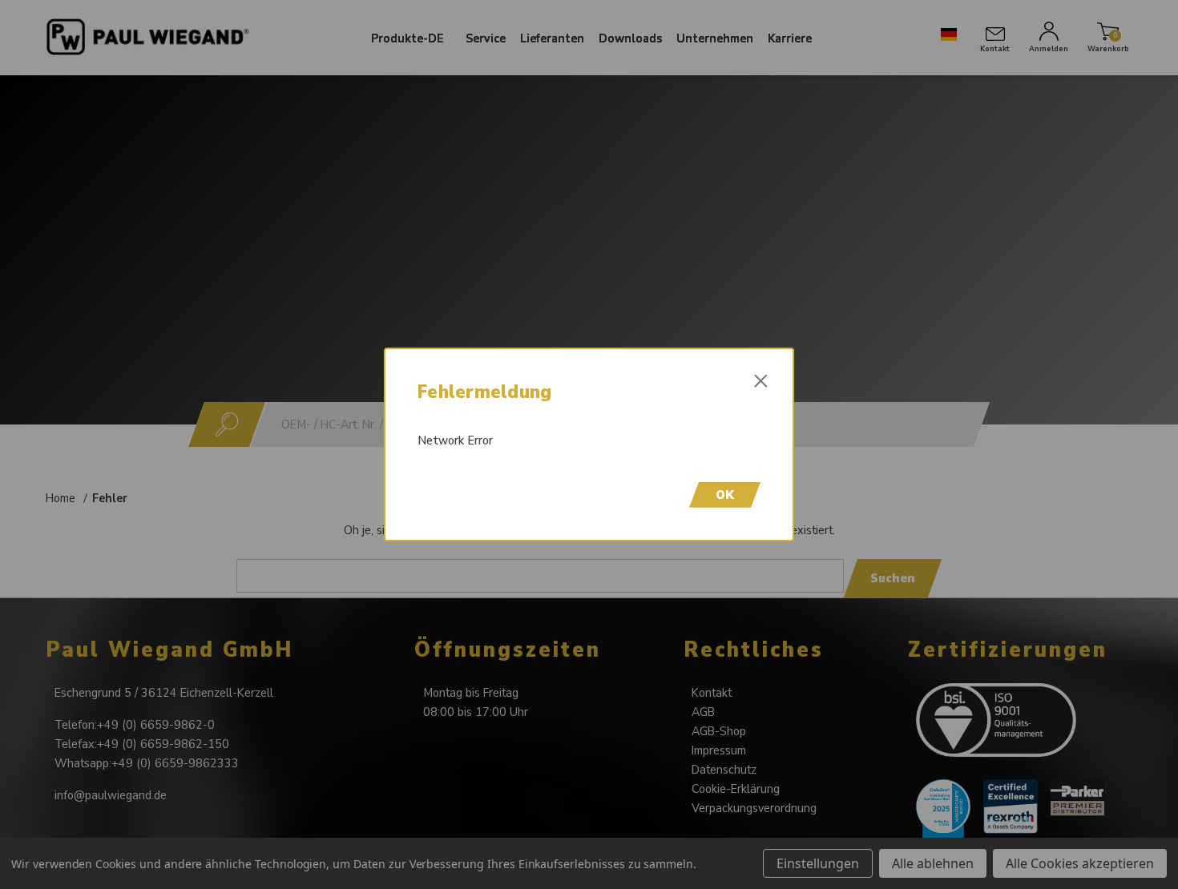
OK (725, 495)
